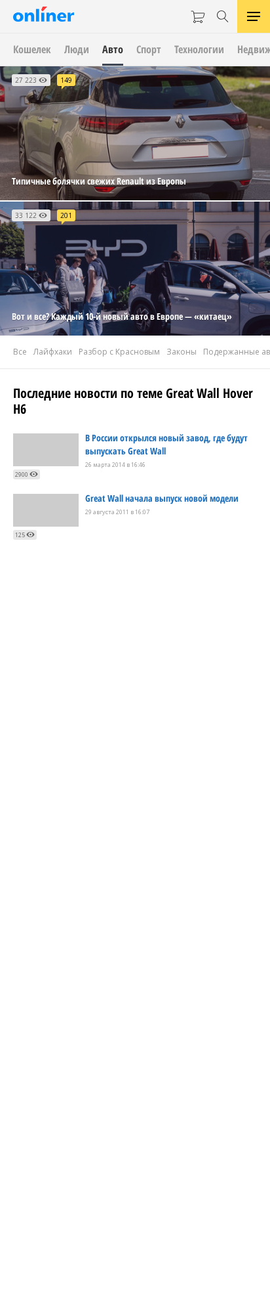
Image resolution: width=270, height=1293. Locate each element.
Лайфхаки (52, 351)
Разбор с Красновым (119, 351)
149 (66, 80)
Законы (181, 351)
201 (66, 215)
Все (20, 351)
